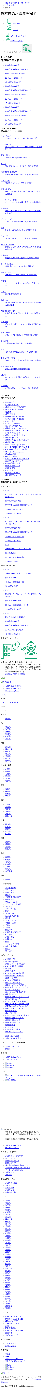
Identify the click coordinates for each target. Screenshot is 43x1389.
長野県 (8, 771)
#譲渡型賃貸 (10, 468)
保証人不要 (9, 899)
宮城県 (8, 734)
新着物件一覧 (10, 1192)
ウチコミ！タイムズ (13, 1316)
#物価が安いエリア (12, 442)
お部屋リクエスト (12, 1046)
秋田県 (8, 732)
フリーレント (10, 890)
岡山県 (8, 824)
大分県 (8, 867)
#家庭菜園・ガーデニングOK (16, 430)
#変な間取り (10, 414)
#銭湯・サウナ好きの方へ (15, 428)
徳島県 (8, 849)
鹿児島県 (8, 871)
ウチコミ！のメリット (10, 702)
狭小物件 (8, 951)
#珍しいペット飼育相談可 (15, 407)
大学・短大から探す (18, 36)
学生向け (8, 918)
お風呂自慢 (9, 937)
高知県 (8, 847)
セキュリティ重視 (12, 944)
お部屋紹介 (9, 1190)
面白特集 (8, 1333)
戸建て (8, 925)
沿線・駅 (16, 23)
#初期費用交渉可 (12, 405)
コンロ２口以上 (11, 921)
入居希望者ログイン (13, 688)
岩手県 (8, 729)
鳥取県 (8, 831)
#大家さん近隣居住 (12, 423)
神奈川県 (8, 749)
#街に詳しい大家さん (13, 426)
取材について (10, 1163)
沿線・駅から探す (12, 1036)
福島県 (8, 739)
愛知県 (8, 789)
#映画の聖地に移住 (12, 463)
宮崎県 (8, 869)
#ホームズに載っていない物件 (17, 447)
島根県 (8, 829)
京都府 (8, 809)
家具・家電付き (11, 946)
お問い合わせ (10, 1346)
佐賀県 (8, 860)
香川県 (8, 844)
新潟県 (8, 776)
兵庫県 (8, 807)
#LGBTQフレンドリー (14, 475)
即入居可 (8, 935)
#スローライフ (11, 421)
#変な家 (8, 412)
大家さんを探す (16, 41)
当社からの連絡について (15, 1361)
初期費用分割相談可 (13, 897)
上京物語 (8, 1175)
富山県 (8, 778)
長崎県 (8, 862)
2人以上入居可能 (12, 916)
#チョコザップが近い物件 (15, 445)
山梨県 (8, 769)
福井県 (8, 781)
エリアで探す (10, 5)
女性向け (8, 906)
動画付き (8, 930)
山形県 (8, 736)
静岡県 (8, 791)
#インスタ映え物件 (12, 433)
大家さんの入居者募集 (14, 1319)
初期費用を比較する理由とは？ (17, 1168)
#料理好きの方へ (12, 438)
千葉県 (8, 752)
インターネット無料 (13, 904)
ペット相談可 (10, 888)
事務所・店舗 (10, 923)
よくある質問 (10, 1343)
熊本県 (8, 864)
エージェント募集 (12, 1323)
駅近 (7, 911)
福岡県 (8, 857)
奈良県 (8, 814)
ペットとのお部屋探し (14, 1170)
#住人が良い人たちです (14, 452)
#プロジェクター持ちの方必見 (17, 459)
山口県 (8, 834)
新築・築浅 (9, 892)
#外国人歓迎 (10, 402)
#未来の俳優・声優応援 (14, 419)
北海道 (8, 719)
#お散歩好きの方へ (12, 473)
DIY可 (7, 949)
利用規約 (8, 1356)
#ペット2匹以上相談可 (14, 409)
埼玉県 (8, 754)
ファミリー (9, 913)
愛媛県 (8, 842)
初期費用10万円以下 (13, 932)
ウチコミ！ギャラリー (14, 1330)
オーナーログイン (12, 691)
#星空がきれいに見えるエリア (17, 440)
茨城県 (8, 756)
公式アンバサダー (12, 1335)
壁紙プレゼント (11, 902)
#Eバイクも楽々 (11, 456)
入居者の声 (9, 1172)
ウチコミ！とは (11, 1158)
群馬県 (8, 761)
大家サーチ (9, 1049)
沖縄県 (8, 879)
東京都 (8, 747)
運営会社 (8, 1354)
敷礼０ (8, 895)
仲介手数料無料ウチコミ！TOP (17, 3)
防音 (7, 942)
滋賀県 (8, 811)
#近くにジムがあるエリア (15, 435)
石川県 (8, 774)
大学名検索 (9, 1188)
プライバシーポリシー (14, 1359)
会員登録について (12, 1161)
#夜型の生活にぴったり (14, 461)
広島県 (8, 827)
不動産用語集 (10, 1328)
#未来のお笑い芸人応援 (14, 416)
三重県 (8, 796)
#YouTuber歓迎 (11, 454)
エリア (15, 30)
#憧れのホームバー (12, 466)
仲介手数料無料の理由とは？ (16, 1165)
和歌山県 (8, 816)
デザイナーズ (10, 909)
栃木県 (8, 759)
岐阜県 (8, 794)
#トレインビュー (12, 470)
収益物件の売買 (11, 1321)
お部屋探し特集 (11, 1183)
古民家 (8, 928)
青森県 (8, 727)
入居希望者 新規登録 (13, 686)
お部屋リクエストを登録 (15, 674)
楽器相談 (8, 939)
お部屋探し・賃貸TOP (14, 1156)
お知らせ (8, 1326)
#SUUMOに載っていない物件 (17, 449)
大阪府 (8, 804)
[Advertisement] (21, 1105)
